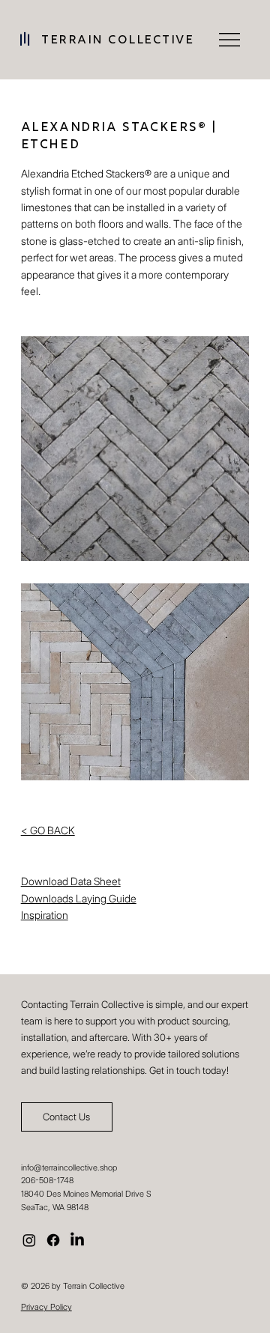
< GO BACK (48, 830)
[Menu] (230, 39)
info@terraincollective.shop (69, 1167)
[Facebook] (53, 1240)
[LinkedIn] (77, 1240)
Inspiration (44, 914)
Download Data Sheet (71, 881)
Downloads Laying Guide (78, 898)
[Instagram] (29, 1240)
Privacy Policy (46, 1307)
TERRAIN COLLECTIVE (117, 41)
